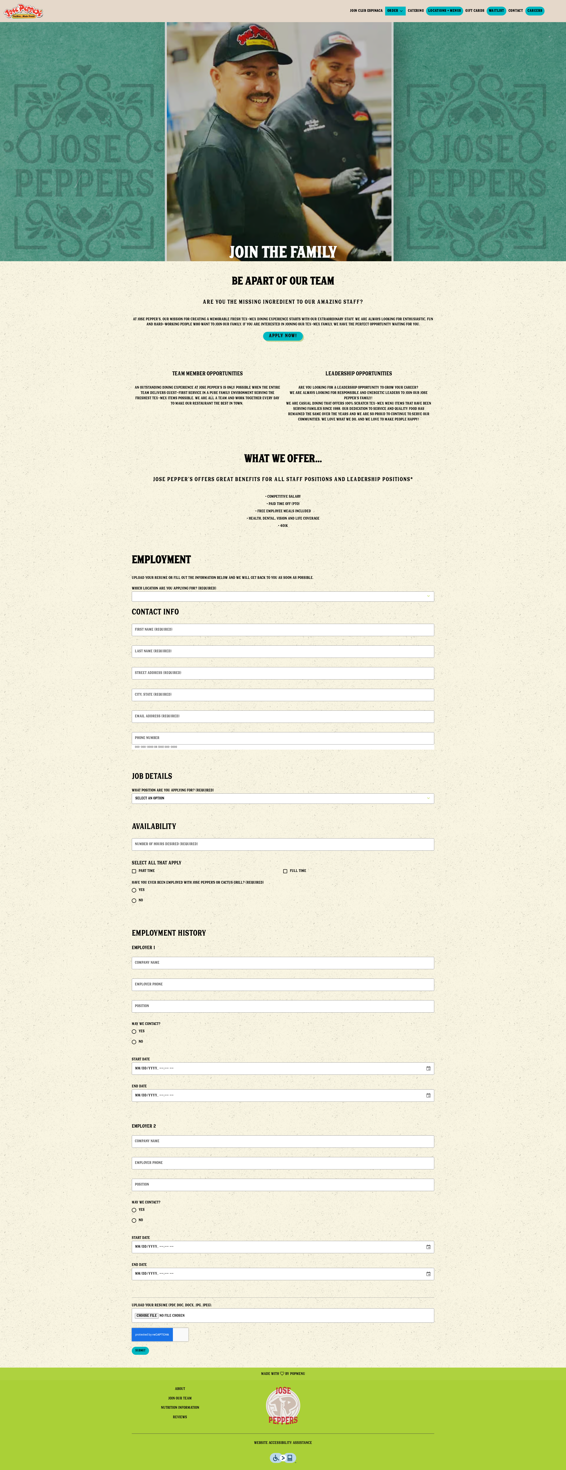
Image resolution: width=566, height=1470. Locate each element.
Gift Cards (474, 10)
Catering (416, 10)
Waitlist (496, 10)
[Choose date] (428, 1068)
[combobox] (165, 798)
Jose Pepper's (283, 1405)
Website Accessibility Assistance (283, 1443)
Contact (516, 10)
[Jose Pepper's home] (23, 11)
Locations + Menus (444, 10)
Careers (535, 10)
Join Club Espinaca (366, 10)
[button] (395, 11)
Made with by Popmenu (154, 1373)
